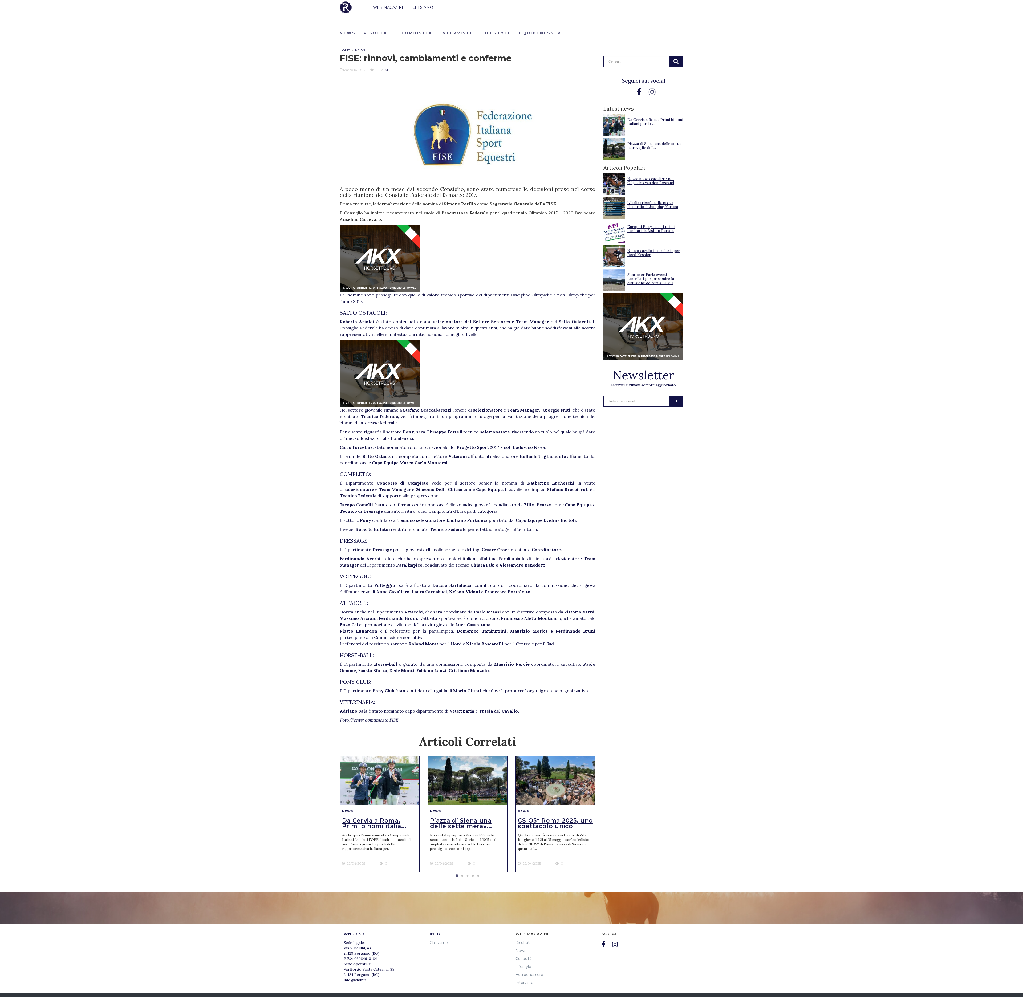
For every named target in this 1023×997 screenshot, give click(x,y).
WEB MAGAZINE (388, 7)
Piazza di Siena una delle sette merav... (461, 823)
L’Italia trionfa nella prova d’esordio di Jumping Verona (652, 204)
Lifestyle (496, 33)
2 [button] (462, 876)
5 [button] (478, 876)
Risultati (378, 33)
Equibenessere (542, 33)
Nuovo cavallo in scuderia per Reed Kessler (653, 252)
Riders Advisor (346, 7)
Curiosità (417, 33)
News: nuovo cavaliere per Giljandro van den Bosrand (650, 180)
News (348, 33)
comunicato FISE (381, 720)
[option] (380, 814)
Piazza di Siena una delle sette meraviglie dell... (654, 145)
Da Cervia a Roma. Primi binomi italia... (374, 823)
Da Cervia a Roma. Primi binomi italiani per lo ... (655, 121)
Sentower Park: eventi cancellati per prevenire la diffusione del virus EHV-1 (650, 278)
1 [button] (457, 876)
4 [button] (473, 876)
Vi (386, 70)
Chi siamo (439, 942)
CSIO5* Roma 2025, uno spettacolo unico (555, 823)
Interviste (456, 33)
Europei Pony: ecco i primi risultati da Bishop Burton (651, 228)
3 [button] (467, 876)
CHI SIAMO (422, 7)
